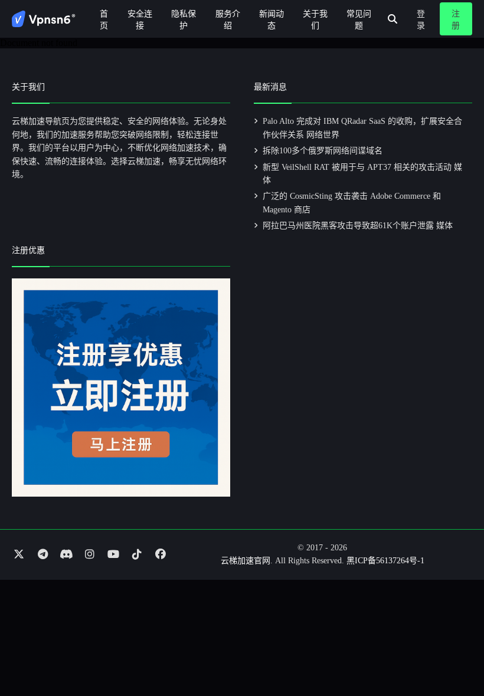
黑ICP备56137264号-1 (385, 560)
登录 (421, 19)
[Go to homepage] (44, 19)
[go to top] (452, 654)
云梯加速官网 (245, 560)
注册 (456, 19)
